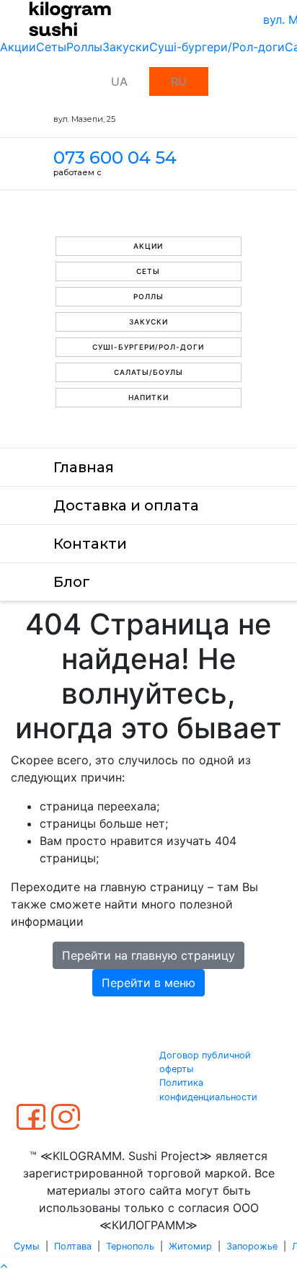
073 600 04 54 (115, 157)
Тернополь (130, 1246)
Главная (83, 467)
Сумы (27, 1246)
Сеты (51, 47)
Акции (18, 47)
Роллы (84, 47)
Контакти (90, 543)
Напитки (148, 397)
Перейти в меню (148, 983)
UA (119, 81)
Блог (71, 582)
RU (179, 81)
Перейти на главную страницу (148, 955)
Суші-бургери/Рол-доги (217, 47)
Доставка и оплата (126, 505)
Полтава (73, 1246)
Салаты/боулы (148, 372)
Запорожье (252, 1246)
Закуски (125, 47)
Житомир (190, 1246)
